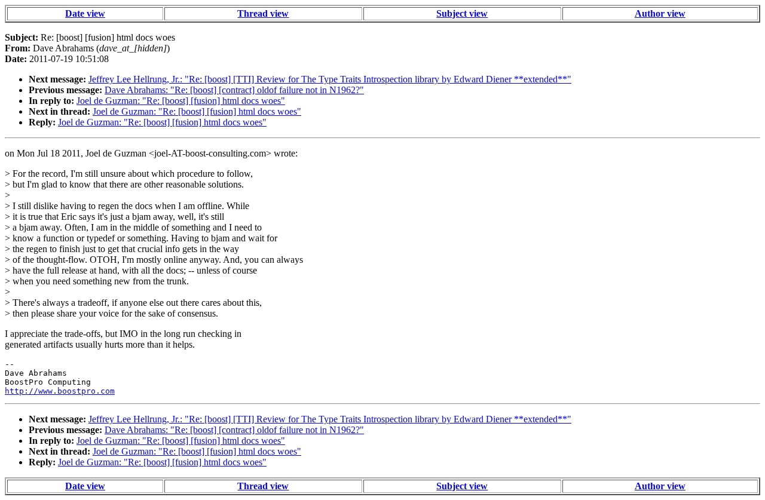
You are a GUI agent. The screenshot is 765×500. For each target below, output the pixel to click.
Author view (660, 13)
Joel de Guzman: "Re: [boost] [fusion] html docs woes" (180, 101)
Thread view (263, 13)
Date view (85, 13)
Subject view (462, 13)
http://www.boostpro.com (60, 390)
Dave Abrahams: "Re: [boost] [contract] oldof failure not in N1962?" (234, 90)
